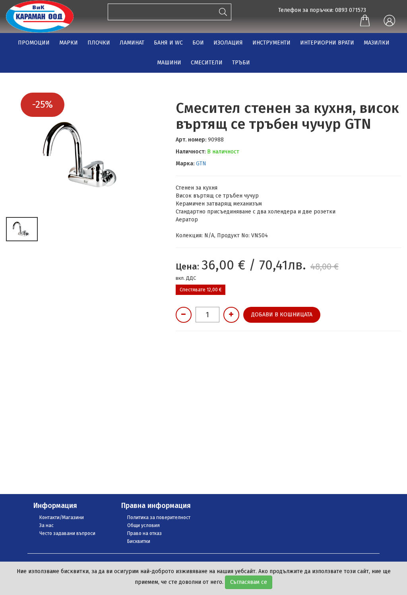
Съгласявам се (248, 582)
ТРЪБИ (241, 62)
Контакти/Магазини (61, 517)
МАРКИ (68, 42)
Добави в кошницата (281, 314)
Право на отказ (144, 533)
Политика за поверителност (158, 517)
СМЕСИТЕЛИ (207, 62)
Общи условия (143, 525)
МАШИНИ (169, 62)
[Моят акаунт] (389, 21)
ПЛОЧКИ (98, 42)
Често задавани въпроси (67, 533)
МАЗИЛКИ (377, 42)
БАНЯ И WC (168, 42)
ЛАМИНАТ (132, 42)
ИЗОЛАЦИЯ (228, 42)
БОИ (198, 42)
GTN (201, 163)
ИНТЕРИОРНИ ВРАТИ (327, 42)
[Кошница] (365, 21)
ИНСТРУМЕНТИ (271, 42)
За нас (46, 525)
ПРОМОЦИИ (34, 42)
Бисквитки (138, 541)
